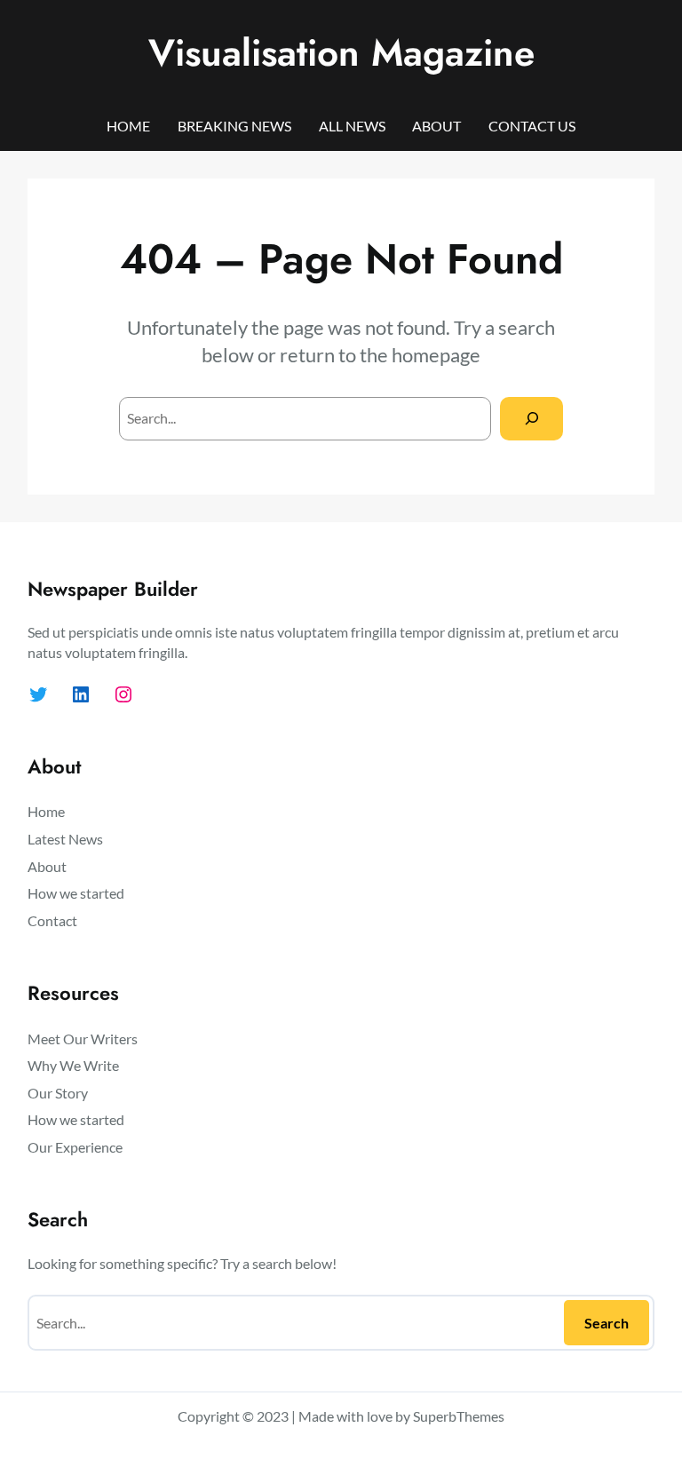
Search (606, 1322)
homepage (436, 355)
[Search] (531, 418)
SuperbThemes (458, 1415)
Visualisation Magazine (341, 53)
